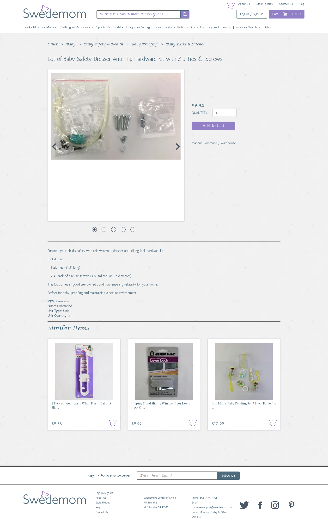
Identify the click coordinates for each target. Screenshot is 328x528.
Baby (70, 44)
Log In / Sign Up (251, 14)
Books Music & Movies (40, 27)
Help (301, 4)
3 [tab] (113, 229)
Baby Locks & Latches (185, 44)
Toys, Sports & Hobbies (171, 27)
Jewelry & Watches (246, 27)
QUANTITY (200, 113)
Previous (54, 146)
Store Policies (264, 4)
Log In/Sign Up (104, 493)
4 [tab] (123, 229)
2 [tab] (104, 229)
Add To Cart (213, 125)
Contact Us (286, 4)
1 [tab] (94, 229)
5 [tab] (132, 229)
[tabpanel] (116, 116)
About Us (244, 4)
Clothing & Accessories (76, 27)
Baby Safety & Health (103, 44)
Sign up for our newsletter (109, 476)
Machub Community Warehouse (214, 143)
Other (267, 27)
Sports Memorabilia (109, 27)
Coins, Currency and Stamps (210, 27)
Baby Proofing (144, 44)
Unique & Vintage (139, 27)
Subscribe (228, 475)
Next (178, 146)
